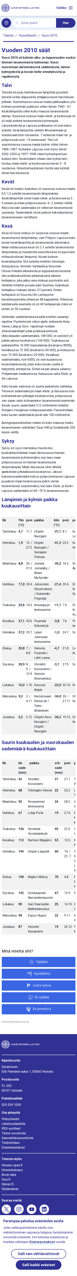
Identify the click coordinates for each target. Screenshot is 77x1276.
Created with (14, 1021)
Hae (66, 23)
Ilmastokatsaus (12, 1170)
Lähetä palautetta (13, 1124)
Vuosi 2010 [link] (49, 35)
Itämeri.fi (8, 1184)
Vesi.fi (6, 1179)
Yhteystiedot (10, 1119)
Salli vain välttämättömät (38, 1254)
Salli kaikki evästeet (38, 1265)
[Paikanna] (6, 23)
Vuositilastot (27, 35)
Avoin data (9, 1175)
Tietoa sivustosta (14, 1133)
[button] (38, 962)
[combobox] (37, 23)
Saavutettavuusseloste (17, 1138)
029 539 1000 (11, 1105)
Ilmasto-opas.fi (12, 1165)
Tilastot (8, 35)
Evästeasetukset (13, 1147)
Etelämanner (10, 1189)
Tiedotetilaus (11, 1143)
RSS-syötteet (11, 1128)
